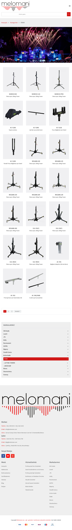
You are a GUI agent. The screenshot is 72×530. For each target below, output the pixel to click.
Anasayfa (4, 23)
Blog (2, 483)
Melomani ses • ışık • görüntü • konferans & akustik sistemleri (34, 520)
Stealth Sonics (7, 352)
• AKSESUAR (7, 366)
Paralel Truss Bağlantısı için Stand (13, 163)
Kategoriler (14, 23)
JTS (4, 337)
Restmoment (7, 343)
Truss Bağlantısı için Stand (59, 130)
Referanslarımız (5, 473)
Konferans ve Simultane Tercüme (34, 476)
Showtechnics (7, 371)
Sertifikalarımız (5, 476)
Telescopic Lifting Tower (13, 96)
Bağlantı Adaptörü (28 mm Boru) (59, 264)
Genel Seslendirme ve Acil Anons (34, 469)
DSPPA (5, 346)
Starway (5, 375)
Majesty (5, 349)
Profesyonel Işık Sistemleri (32, 473)
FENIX (6, 359)
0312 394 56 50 (10, 426)
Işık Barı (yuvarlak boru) (36, 130)
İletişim (3, 486)
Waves (5, 368)
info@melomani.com (11, 429)
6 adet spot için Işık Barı (35, 298)
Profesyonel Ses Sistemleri (33, 466)
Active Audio (7, 355)
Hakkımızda (4, 469)
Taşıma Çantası (13, 130)
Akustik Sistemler (30, 480)
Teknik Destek (29, 490)
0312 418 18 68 (19, 426)
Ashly (4, 340)
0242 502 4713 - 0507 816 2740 (14, 439)
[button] (3, 59)
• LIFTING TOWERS (9, 363)
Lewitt (5, 334)
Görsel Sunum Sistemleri (32, 483)
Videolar (3, 480)
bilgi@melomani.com (11, 442)
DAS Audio (6, 331)
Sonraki (17, 311)
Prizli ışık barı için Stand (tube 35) (13, 298)
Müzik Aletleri (29, 486)
